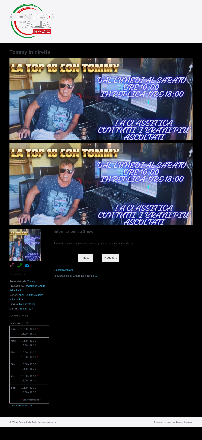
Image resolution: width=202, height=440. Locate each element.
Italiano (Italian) (27, 304)
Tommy (31, 281)
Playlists (62, 257)
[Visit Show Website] (11, 265)
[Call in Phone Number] (18, 265)
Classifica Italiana (64, 270)
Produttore (110, 257)
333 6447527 (25, 308)
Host (86, 257)
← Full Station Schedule (20, 405)
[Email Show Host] (26, 265)
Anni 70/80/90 (26, 295)
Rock (22, 299)
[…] (96, 276)
